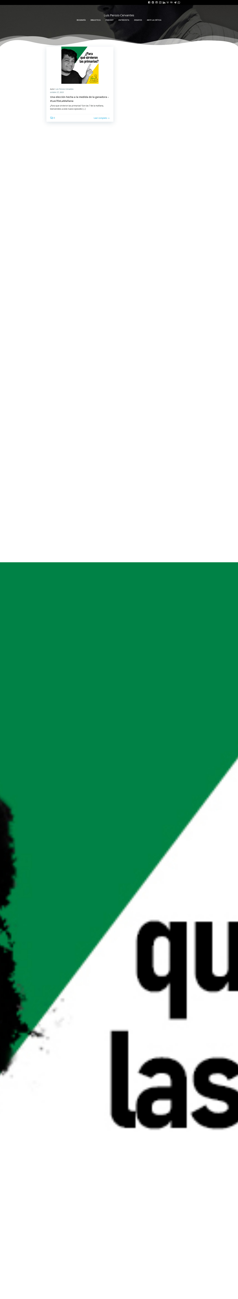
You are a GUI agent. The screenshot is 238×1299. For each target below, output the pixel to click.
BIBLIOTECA (96, 20)
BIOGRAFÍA (81, 20)
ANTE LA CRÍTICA (154, 20)
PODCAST (109, 20)
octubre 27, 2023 (57, 92)
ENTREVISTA (124, 20)
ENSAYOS (138, 20)
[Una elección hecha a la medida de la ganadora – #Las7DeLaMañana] (79, 65)
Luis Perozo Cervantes (64, 89)
